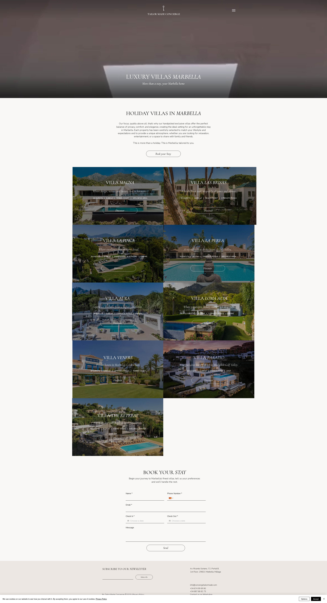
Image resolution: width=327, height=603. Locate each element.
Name (129, 493)
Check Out (172, 516)
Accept (316, 599)
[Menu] (233, 10)
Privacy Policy (138, 594)
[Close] (323, 599)
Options (304, 599)
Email (129, 505)
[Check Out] (170, 521)
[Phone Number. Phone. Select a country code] (171, 498)
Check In (130, 516)
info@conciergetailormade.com (203, 585)
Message (130, 527)
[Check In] (128, 521)
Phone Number (174, 493)
